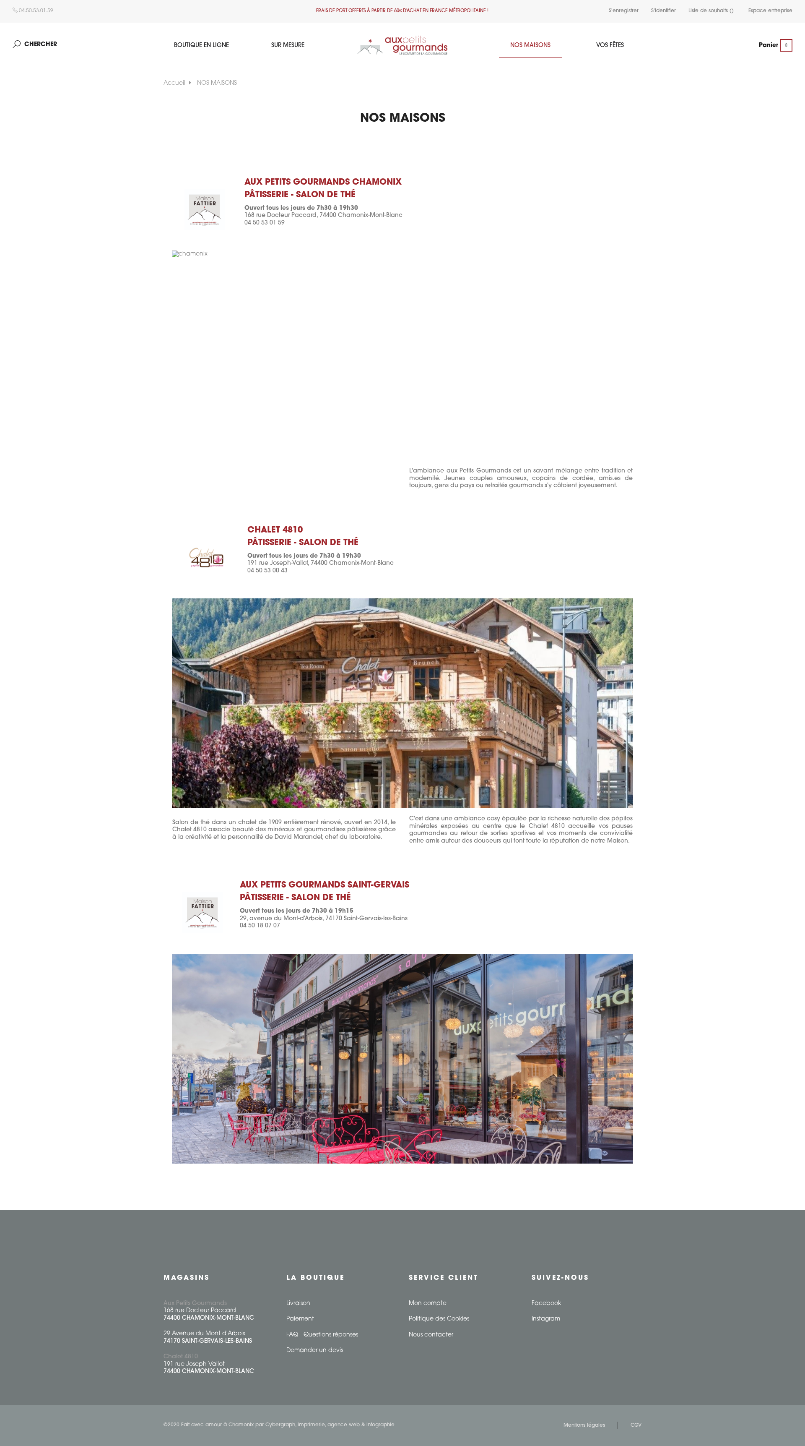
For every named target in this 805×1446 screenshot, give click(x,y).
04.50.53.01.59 (35, 10)
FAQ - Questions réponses (322, 1335)
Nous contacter (431, 1335)
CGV (636, 1425)
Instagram (546, 1319)
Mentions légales (584, 1425)
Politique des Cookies (439, 1319)
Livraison (298, 1303)
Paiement (300, 1319)
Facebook (546, 1303)
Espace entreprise (770, 10)
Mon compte (428, 1303)
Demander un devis (314, 1350)
